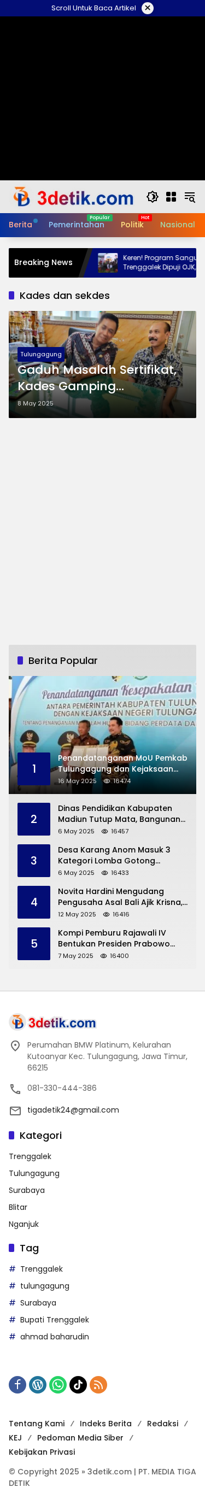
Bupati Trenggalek (54, 1319)
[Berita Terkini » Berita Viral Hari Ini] (72, 196)
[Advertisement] (102, 531)
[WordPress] (37, 1385)
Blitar (18, 1207)
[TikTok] (78, 1385)
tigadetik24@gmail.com (73, 1109)
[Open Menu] (171, 196)
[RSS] (98, 1385)
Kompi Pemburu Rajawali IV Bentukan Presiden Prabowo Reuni (114, 938)
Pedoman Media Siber (80, 1437)
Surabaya (27, 1190)
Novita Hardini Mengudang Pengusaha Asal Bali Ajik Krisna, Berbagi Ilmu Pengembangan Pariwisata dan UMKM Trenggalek (120, 897)
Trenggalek (30, 1156)
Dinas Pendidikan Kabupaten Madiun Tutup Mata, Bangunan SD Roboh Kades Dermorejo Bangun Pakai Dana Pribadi (119, 814)
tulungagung (44, 1285)
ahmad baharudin (54, 1336)
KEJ (15, 1437)
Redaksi (162, 1423)
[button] (152, 196)
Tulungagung (41, 354)
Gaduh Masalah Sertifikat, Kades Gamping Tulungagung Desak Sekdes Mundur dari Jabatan (97, 379)
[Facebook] (17, 1385)
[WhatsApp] (58, 1385)
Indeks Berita (106, 1423)
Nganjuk (24, 1224)
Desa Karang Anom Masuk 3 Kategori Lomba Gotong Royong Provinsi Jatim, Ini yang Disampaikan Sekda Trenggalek (121, 855)
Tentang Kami (37, 1423)
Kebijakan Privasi (42, 1452)
